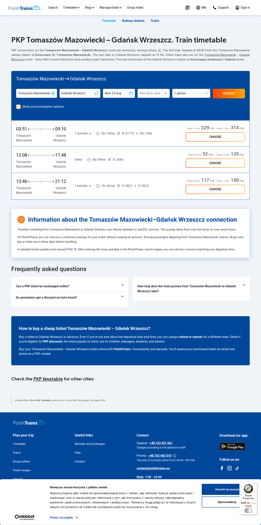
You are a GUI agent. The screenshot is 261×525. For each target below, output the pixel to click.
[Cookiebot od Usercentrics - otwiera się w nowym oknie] (24, 517)
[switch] (248, 510)
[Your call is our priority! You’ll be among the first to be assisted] (174, 455)
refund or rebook (190, 337)
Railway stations (133, 21)
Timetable (70, 7)
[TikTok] (237, 468)
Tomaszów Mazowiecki (220, 54)
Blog (88, 7)
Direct (78, 159)
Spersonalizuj (227, 501)
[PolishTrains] (29, 422)
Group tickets (21, 461)
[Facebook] (222, 468)
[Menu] (255, 484)
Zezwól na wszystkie (229, 489)
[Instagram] (229, 468)
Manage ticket (109, 7)
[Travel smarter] (187, 7)
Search (53, 7)
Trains (155, 21)
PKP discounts (52, 341)
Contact (80, 461)
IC (159, 50)
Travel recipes (22, 470)
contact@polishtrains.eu (153, 468)
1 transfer (81, 133)
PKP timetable (48, 379)
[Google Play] (232, 446)
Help (78, 452)
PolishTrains (122, 349)
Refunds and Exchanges (90, 444)
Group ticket (135, 7)
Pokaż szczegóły (61, 517)
